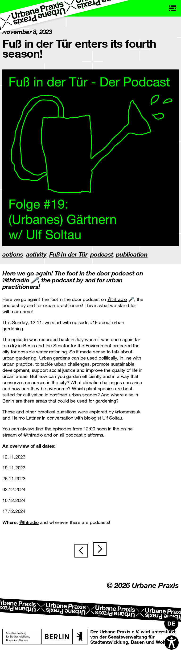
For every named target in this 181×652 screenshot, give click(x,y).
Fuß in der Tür (68, 254)
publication (132, 254)
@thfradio (117, 299)
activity (36, 254)
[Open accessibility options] (172, 642)
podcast (101, 254)
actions (12, 254)
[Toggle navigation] (172, 8)
